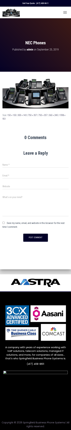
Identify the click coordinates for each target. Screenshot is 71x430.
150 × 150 (11, 115)
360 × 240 (53, 115)
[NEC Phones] (35, 92)
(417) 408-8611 (42, 3)
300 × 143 (22, 115)
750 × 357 (32, 115)
